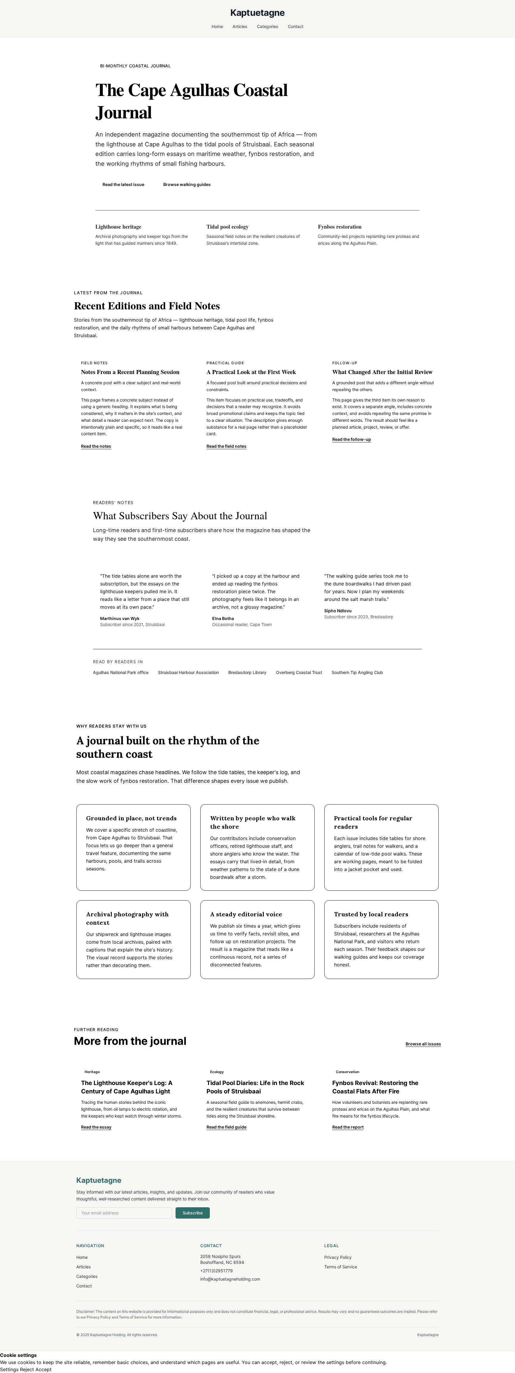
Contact (295, 26)
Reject (27, 1369)
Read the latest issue (123, 184)
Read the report (348, 1126)
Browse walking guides (187, 184)
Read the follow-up (351, 439)
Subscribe (193, 1212)
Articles (239, 26)
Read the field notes (226, 446)
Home (217, 26)
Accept (43, 1369)
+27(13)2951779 (216, 1270)
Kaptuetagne (257, 12)
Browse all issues (423, 1043)
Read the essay (96, 1126)
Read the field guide (226, 1126)
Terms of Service (340, 1266)
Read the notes (96, 446)
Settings (9, 1369)
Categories (267, 26)
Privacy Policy (338, 1257)
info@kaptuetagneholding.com (230, 1278)
